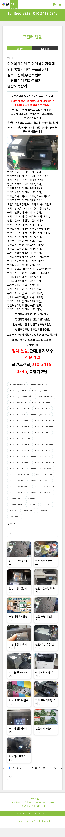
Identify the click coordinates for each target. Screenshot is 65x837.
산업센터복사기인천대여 (19, 426)
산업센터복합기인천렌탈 (19, 462)
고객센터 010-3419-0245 (27, 813)
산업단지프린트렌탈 (17, 385)
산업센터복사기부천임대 (44, 420)
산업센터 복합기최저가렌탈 (20, 397)
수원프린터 (28, 510)
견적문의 (44, 813)
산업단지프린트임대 (39, 385)
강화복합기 (43, 510)
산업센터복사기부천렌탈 (19, 420)
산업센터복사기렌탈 (17, 415)
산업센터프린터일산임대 (44, 486)
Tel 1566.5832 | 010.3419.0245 (32, 13)
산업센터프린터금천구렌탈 (20, 474)
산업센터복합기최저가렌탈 (41, 468)
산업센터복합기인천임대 (44, 462)
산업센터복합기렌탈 (17, 456)
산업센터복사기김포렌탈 (41, 403)
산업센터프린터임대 (17, 492)
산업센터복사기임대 (42, 432)
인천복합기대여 (16, 504)
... (49, 768)
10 (44, 768)
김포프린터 (46, 504)
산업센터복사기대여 (42, 409)
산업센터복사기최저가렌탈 (20, 438)
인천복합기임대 (34, 498)
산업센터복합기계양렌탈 (44, 444)
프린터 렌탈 (32, 37)
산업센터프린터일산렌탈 (19, 486)
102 (54, 768)
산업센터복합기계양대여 (19, 444)
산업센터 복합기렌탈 (40, 391)
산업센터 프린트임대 (18, 403)
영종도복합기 (15, 516)
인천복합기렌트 (16, 498)
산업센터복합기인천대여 (40, 456)
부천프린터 (14, 510)
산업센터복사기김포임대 (19, 409)
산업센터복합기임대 (17, 468)
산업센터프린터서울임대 (40, 480)
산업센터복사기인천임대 (19, 432)
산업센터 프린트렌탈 (45, 397)
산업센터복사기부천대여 (40, 415)
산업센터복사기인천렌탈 (44, 426)
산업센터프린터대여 (44, 474)
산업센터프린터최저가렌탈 (41, 492)
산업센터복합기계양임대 (19, 450)
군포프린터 (32, 504)
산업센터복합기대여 (42, 450)
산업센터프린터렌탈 (17, 480)
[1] (16, 647)
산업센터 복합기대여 (18, 391)
